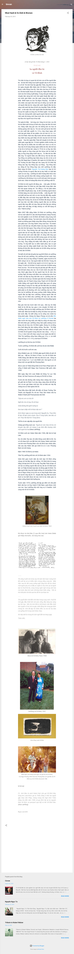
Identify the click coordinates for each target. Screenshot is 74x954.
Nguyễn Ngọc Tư (11, 902)
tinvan (9, 4)
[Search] (71, 5)
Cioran (7, 881)
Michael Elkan (41, 949)
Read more (65, 896)
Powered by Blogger (38, 946)
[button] (68, 13)
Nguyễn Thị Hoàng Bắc (40, 169)
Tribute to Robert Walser (14, 922)
